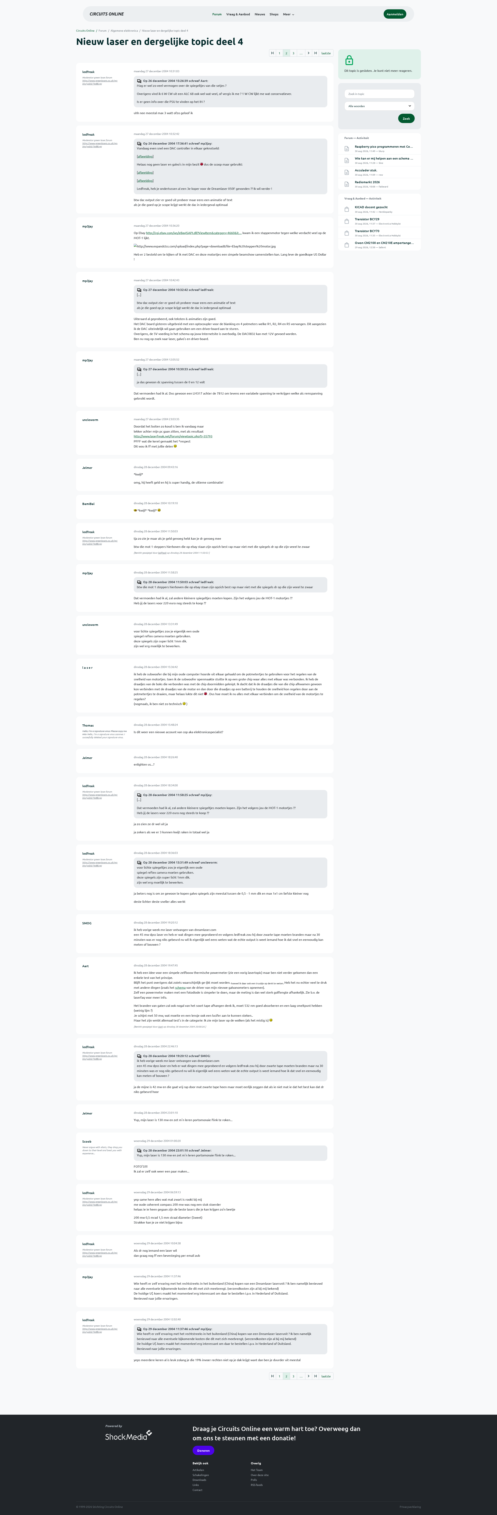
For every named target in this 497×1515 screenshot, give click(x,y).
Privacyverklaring (410, 1506)
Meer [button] (286, 14)
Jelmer (87, 467)
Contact (197, 1490)
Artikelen (198, 1470)
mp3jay (87, 226)
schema (180, 987)
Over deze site (260, 1475)
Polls (254, 1479)
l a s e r (87, 667)
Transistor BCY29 (367, 219)
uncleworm (90, 419)
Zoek (406, 118)
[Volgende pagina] (308, 53)
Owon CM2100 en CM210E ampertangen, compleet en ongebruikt (402, 242)
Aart (85, 966)
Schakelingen (201, 1475)
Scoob (86, 1141)
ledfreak (88, 71)
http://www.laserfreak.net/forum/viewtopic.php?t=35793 (173, 436)
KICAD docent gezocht (371, 207)
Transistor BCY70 (367, 231)
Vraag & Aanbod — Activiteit (362, 198)
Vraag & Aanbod (238, 14)
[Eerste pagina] (272, 53)
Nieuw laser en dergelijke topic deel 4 (165, 30)
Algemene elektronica (124, 30)
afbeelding (145, 156)
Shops (274, 14)
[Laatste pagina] (315, 53)
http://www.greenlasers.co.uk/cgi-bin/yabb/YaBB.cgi (100, 82)
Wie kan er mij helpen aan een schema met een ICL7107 (394, 158)
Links (196, 1484)
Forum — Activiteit (356, 138)
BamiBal (88, 503)
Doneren (203, 1450)
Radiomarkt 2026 (367, 182)
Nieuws (260, 14)
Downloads (199, 1479)
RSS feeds (257, 1484)
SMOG (86, 923)
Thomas (88, 725)
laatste (326, 53)
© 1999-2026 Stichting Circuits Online (99, 1506)
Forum (217, 14)
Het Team (257, 1470)
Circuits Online (85, 30)
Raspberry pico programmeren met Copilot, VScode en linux (398, 146)
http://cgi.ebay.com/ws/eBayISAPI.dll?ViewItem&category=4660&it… (194, 233)
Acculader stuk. (366, 170)
